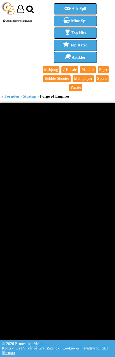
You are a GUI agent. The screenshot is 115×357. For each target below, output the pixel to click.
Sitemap (8, 353)
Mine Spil (79, 21)
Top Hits (78, 33)
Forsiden (11, 96)
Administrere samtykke (19, 20)
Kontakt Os (11, 348)
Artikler (78, 57)
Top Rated (78, 45)
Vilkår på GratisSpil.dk (41, 348)
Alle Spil (78, 9)
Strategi (29, 96)
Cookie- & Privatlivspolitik (84, 348)
